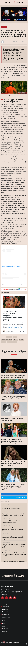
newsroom (7, 41)
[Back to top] (23, 641)
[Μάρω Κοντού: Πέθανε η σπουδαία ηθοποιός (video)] (14, 409)
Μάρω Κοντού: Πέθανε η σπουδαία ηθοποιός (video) (12, 419)
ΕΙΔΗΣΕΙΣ (15, 339)
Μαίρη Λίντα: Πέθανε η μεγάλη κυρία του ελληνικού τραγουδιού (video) (13, 376)
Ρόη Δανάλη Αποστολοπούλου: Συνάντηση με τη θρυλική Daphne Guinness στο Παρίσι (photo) (11, 441)
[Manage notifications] (4, 642)
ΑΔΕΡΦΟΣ (15, 337)
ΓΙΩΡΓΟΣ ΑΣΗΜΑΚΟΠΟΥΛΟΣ (7, 339)
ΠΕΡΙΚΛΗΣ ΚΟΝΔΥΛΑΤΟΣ (12, 342)
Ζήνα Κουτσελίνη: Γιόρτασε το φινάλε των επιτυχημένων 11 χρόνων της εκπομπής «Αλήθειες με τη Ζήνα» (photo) (13, 487)
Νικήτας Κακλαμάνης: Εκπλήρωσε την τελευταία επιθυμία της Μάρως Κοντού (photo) (13, 397)
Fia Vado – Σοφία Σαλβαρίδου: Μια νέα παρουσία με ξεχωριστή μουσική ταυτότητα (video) (13, 463)
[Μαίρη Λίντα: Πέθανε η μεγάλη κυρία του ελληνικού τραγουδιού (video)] (14, 366)
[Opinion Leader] (14, 2)
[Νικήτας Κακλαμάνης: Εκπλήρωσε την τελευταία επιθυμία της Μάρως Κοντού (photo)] (14, 386)
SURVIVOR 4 (8, 337)
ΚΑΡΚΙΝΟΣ (4, 342)
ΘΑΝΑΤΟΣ (21, 339)
